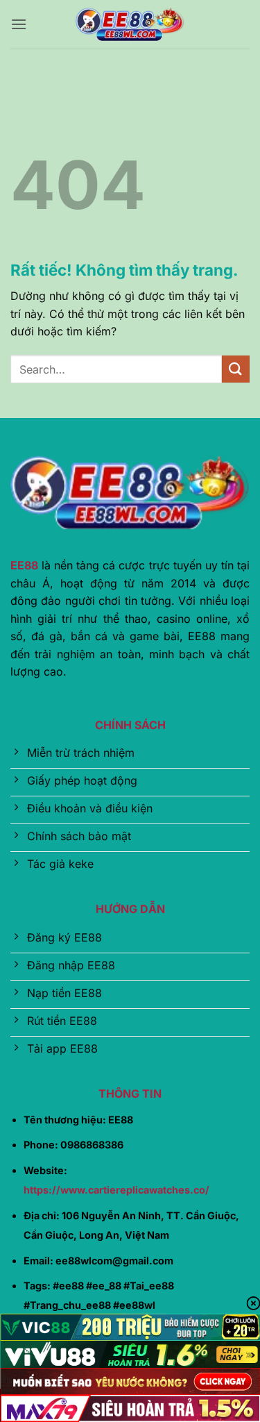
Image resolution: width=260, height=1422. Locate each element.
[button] (18, 24)
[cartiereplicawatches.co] (130, 24)
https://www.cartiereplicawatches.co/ (116, 1190)
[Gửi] (236, 369)
